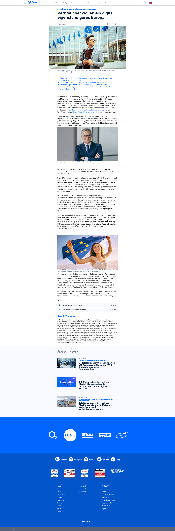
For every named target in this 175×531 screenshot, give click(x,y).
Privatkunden (83, 486)
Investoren (81, 3)
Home (59, 486)
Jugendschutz (107, 503)
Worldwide (82, 492)
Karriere (95, 3)
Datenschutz (106, 497)
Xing (118, 459)
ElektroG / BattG (108, 494)
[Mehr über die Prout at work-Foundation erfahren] (117, 473)
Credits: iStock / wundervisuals (91, 271)
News (107, 3)
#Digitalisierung (68, 348)
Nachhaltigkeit (64, 3)
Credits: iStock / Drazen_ (64, 72)
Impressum (105, 508)
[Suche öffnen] (145, 2)
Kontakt (104, 492)
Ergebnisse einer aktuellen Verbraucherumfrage (87, 110)
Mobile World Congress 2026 (83, 112)
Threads (92, 459)
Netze (56, 3)
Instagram (78, 459)
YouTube (105, 459)
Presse (101, 3)
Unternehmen (48, 3)
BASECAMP (106, 486)
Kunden (73, 3)
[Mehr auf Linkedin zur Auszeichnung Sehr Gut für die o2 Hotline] (85, 473)
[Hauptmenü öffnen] (24, 2)
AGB (103, 489)
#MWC (74, 348)
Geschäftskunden (84, 489)
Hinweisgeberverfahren (110, 500)
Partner (88, 3)
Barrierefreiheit (107, 506)
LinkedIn (64, 459)
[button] (108, 24)
